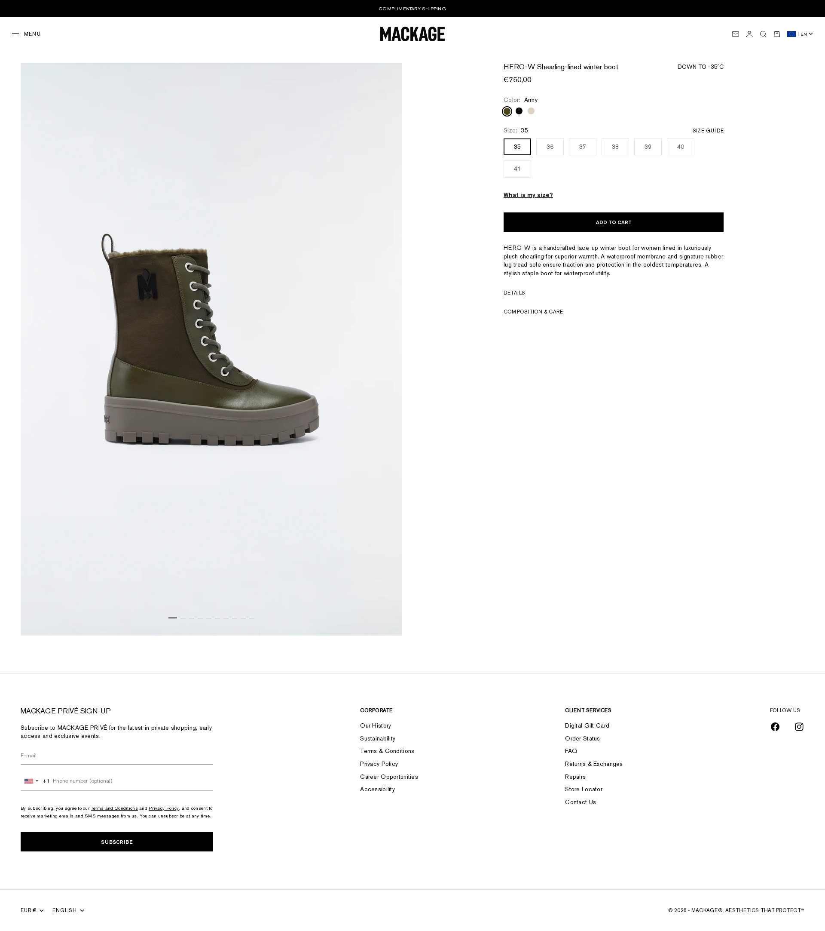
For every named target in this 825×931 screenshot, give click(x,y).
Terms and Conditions (114, 808)
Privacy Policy (164, 808)
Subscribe (117, 842)
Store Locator (583, 789)
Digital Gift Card (587, 725)
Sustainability (377, 738)
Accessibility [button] (377, 789)
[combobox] (35, 780)
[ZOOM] (385, 618)
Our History (375, 725)
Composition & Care (533, 312)
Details (515, 293)
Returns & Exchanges (594, 764)
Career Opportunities (389, 776)
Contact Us (580, 802)
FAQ (571, 751)
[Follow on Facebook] (775, 727)
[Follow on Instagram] (799, 727)
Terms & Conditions (387, 751)
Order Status (582, 738)
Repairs (575, 776)
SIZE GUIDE (708, 131)
